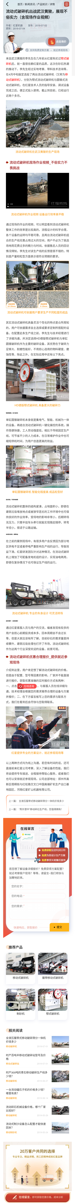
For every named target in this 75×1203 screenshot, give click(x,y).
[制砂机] (20, 1000)
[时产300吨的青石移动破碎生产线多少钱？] (60, 1076)
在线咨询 (29, 686)
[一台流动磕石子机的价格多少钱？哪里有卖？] (60, 1093)
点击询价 (61, 41)
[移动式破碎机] (20, 964)
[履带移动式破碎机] (52, 964)
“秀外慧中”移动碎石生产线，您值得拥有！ (41, 809)
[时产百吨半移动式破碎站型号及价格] (60, 1059)
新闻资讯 (30, 4)
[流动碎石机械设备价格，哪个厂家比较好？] (60, 1110)
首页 (20, 4)
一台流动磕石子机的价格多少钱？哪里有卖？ (26, 1091)
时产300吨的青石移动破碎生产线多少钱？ (26, 1074)
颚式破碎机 (52, 1013)
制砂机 (21, 1013)
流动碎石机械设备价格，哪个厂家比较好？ (26, 1108)
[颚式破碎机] (52, 1000)
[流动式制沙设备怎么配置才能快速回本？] (60, 1128)
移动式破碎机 (21, 978)
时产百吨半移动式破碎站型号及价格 (26, 1057)
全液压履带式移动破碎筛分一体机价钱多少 (41, 801)
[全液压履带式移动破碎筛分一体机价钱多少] (60, 1042)
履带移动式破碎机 (52, 978)
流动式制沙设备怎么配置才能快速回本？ (26, 1125)
